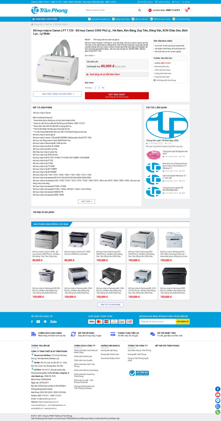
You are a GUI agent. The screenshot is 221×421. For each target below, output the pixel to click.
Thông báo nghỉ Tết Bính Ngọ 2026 (162, 140)
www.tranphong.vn (38, 405)
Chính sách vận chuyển (83, 360)
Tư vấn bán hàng (183, 19)
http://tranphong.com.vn (48, 402)
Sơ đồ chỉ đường (164, 2)
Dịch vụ (49, 24)
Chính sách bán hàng (162, 70)
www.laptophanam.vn (56, 405)
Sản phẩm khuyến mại (101, 19)
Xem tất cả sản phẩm (110, 305)
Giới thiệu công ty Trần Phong (139, 350)
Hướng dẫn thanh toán (163, 73)
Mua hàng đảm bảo (162, 66)
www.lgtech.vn (37, 408)
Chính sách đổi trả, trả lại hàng (86, 370)
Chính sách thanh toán (83, 356)
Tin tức (177, 2)
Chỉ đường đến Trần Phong (166, 80)
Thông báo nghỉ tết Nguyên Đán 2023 (175, 152)
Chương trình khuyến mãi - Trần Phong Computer (84, 387)
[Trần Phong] (50, 10)
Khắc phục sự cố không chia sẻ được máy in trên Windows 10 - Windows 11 (175, 166)
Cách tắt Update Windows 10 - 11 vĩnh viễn (175, 177)
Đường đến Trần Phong (137, 354)
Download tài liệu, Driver (110, 358)
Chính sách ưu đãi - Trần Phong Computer (83, 381)
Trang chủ (38, 24)
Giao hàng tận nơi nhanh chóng (117, 95)
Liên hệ (187, 2)
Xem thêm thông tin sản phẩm (56, 94)
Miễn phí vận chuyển (162, 19)
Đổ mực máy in (61, 24)
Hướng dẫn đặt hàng (109, 350)
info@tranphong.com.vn (46, 399)
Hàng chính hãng (122, 19)
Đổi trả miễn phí (141, 19)
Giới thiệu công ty (146, 2)
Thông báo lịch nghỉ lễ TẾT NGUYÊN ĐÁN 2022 (173, 189)
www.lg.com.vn (50, 408)
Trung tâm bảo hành (162, 77)
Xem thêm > (90, 56)
